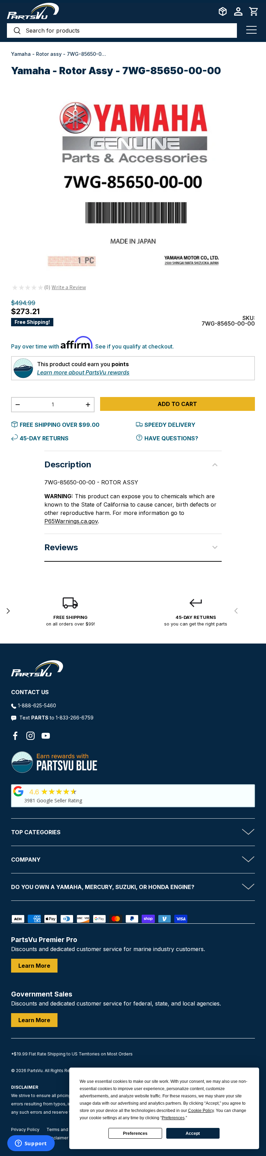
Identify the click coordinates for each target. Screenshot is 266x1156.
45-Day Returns (44, 438)
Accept (193, 1133)
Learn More (34, 965)
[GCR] (18, 791)
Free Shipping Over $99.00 (59, 424)
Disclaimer (57, 1137)
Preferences (135, 1133)
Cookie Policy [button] (201, 1110)
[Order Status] (223, 11)
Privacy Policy (25, 1129)
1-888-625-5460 (37, 705)
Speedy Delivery (169, 424)
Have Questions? (171, 438)
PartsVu (35, 1070)
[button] (254, 11)
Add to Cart (177, 403)
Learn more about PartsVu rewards (83, 372)
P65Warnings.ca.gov (71, 521)
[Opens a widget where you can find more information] (31, 1144)
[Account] (238, 11)
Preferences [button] (173, 1117)
